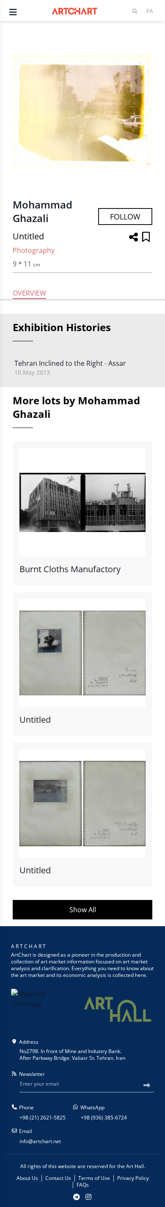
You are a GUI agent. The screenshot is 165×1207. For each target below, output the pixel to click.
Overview (29, 293)
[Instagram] (88, 1196)
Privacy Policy (133, 1178)
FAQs (83, 1185)
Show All (82, 909)
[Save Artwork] (146, 237)
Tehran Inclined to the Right (58, 363)
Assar (117, 363)
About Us (27, 1178)
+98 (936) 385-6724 (104, 1117)
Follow (125, 216)
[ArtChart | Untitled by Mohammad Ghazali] (82, 111)
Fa (149, 11)
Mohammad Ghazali (42, 211)
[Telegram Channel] (76, 1196)
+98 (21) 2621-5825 (42, 1117)
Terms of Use (94, 1178)
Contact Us (58, 1178)
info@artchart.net (40, 1141)
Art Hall (135, 1166)
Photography (34, 250)
